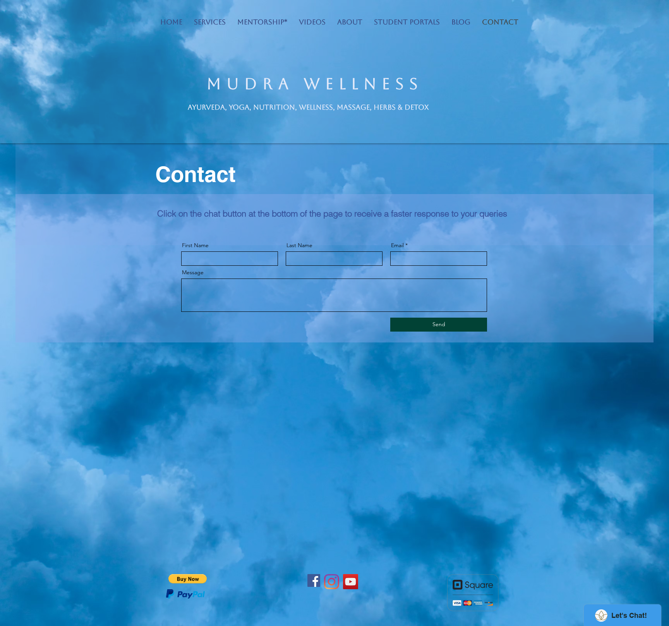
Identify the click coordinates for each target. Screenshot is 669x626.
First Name (195, 245)
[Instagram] (331, 581)
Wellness (315, 107)
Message (193, 272)
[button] (187, 578)
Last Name (299, 245)
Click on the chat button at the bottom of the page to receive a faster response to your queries (332, 213)
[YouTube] (350, 581)
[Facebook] (313, 580)
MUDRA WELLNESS (315, 84)
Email (397, 245)
